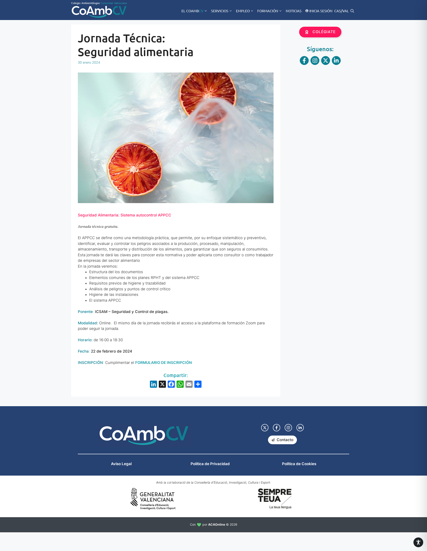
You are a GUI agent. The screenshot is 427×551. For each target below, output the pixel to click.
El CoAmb (192, 10)
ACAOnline (216, 524)
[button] (352, 10)
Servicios (219, 10)
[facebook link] (276, 427)
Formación (267, 10)
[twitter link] (264, 427)
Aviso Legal (121, 464)
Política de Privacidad (210, 464)
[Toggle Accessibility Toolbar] (418, 542)
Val (345, 10)
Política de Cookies (299, 464)
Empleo (243, 10)
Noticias (294, 10)
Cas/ (338, 10)
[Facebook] (171, 385)
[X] (162, 385)
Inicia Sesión (320, 10)
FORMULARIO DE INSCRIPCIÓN (163, 362)
